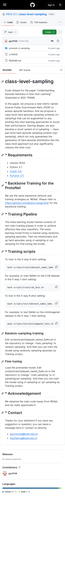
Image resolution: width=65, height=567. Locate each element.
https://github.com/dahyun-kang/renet (27, 202)
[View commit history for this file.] (58, 41)
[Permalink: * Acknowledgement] (3, 393)
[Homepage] (32, 4)
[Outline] (61, 69)
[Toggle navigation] (4, 4)
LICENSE (13, 54)
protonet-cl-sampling (19, 48)
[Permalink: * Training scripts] (3, 251)
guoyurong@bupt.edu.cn (24, 433)
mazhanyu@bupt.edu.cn (23, 438)
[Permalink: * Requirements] (3, 155)
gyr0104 (13, 41)
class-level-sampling (33, 14)
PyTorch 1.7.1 (17, 175)
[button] (57, 267)
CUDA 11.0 (16, 171)
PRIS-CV (11, 14)
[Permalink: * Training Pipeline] (3, 214)
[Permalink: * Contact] (3, 413)
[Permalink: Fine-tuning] (3, 361)
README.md (15, 60)
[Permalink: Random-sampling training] (3, 333)
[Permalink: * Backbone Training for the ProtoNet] (3, 185)
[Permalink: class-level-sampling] (3, 81)
